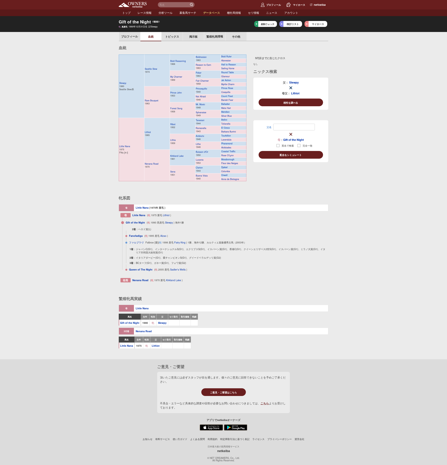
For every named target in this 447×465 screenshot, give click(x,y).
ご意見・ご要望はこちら (223, 392)
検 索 (192, 4)
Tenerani (200, 120)
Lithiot (148, 132)
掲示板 (193, 36)
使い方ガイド (180, 439)
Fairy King (179, 242)
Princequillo (201, 88)
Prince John (176, 92)
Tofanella (225, 123)
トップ (126, 13)
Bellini (224, 119)
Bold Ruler (226, 56)
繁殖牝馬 (214, 36)
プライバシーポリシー (279, 439)
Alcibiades (226, 147)
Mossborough (227, 159)
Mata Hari (226, 108)
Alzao (163, 235)
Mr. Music (200, 104)
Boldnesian (201, 57)
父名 (269, 127)
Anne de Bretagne (230, 179)
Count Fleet (227, 96)
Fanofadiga (136, 235)
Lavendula (226, 139)
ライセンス (258, 439)
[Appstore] (211, 427)
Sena (172, 171)
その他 (236, 36)
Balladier (225, 104)
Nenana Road (151, 163)
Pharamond (226, 143)
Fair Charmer (202, 80)
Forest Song (176, 108)
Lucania (199, 159)
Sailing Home (227, 68)
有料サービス (162, 439)
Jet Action (226, 80)
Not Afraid (201, 96)
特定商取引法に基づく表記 (235, 439)
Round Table (227, 72)
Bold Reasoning (178, 61)
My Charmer (176, 76)
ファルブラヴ (136, 242)
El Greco (225, 127)
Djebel (224, 167)
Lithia (173, 140)
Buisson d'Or (202, 151)
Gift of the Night (293, 140)
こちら (265, 403)
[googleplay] (236, 427)
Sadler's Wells (178, 269)
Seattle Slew (151, 68)
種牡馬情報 (234, 13)
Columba (225, 171)
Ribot (172, 124)
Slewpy (122, 83)
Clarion (199, 167)
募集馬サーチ (187, 13)
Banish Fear (227, 100)
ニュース (271, 13)
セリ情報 (253, 13)
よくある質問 (197, 439)
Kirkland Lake (177, 155)
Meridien (225, 111)
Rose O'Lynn (227, 155)
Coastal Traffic (228, 151)
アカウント (291, 13)
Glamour (225, 76)
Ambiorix (200, 136)
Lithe (198, 144)
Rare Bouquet (151, 100)
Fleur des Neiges (229, 163)
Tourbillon (226, 135)
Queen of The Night (140, 269)
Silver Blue (226, 115)
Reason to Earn (203, 64)
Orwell (224, 175)
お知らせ (147, 439)
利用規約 (212, 439)
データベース (211, 13)
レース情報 (145, 13)
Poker (198, 72)
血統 (151, 36)
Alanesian (226, 60)
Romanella (201, 128)
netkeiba (223, 450)
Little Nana (124, 146)
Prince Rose (227, 88)
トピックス (172, 36)
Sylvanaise (201, 112)
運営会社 (299, 439)
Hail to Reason (228, 64)
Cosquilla (225, 92)
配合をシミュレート (291, 155)
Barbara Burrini (228, 131)
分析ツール (166, 13)
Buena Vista (202, 175)
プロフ (129, 36)
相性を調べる (290, 102)
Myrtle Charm (227, 84)
